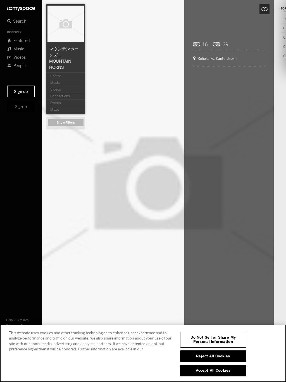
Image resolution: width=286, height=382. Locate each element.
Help (9, 320)
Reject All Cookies (213, 356)
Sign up (21, 91)
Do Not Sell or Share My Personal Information (213, 339)
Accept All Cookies (213, 370)
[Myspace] (21, 7)
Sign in (21, 106)
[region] (143, 353)
